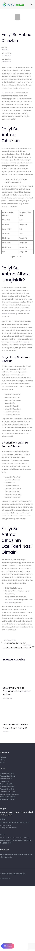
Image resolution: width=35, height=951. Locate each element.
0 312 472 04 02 (7, 825)
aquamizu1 (5, 49)
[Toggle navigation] (28, 4)
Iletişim (8, 878)
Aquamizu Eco (4, 781)
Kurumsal (3, 757)
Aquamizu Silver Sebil (7, 789)
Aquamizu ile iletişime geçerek (20, 342)
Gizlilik (2, 878)
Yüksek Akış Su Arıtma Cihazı (9, 794)
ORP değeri (9, 603)
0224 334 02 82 (6, 843)
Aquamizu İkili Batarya (7, 799)
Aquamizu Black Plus (7, 773)
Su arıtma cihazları (7, 93)
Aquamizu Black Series (7, 776)
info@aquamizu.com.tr (9, 828)
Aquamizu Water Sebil (7, 786)
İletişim (2, 762)
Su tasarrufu (9, 600)
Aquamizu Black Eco (6, 779)
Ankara (3, 819)
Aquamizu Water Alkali (7, 797)
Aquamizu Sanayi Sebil (7, 791)
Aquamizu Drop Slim (6, 784)
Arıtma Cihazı (6, 62)
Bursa (2, 834)
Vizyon (2, 760)
